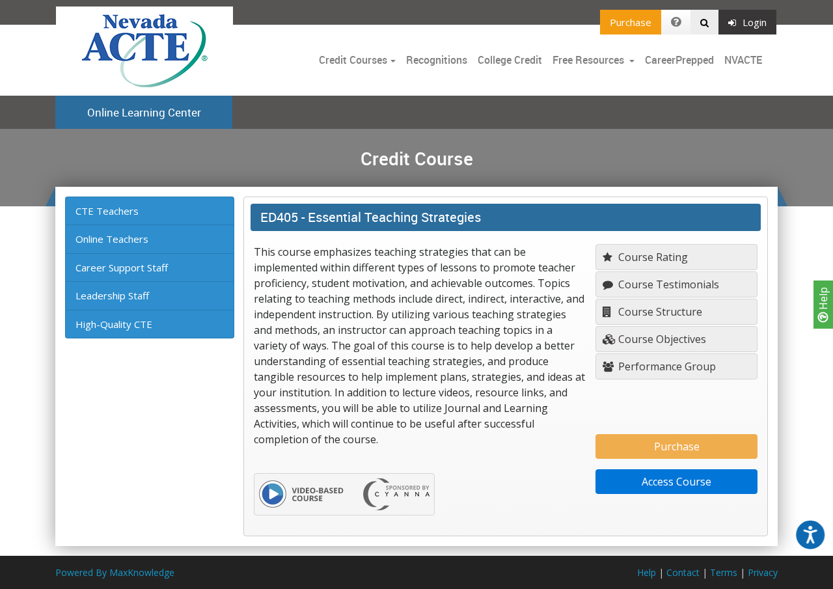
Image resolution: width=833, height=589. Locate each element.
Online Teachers (111, 238)
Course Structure (659, 312)
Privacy (763, 572)
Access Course (676, 481)
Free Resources (588, 60)
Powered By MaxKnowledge (114, 572)
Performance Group (666, 366)
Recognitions (436, 60)
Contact (683, 572)
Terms (723, 572)
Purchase (630, 22)
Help (823, 299)
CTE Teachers (107, 210)
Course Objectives (661, 339)
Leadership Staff (112, 295)
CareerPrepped (679, 60)
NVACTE (743, 60)
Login (755, 22)
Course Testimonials (667, 284)
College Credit (510, 60)
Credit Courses (353, 60)
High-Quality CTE (113, 324)
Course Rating (652, 257)
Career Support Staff (121, 267)
